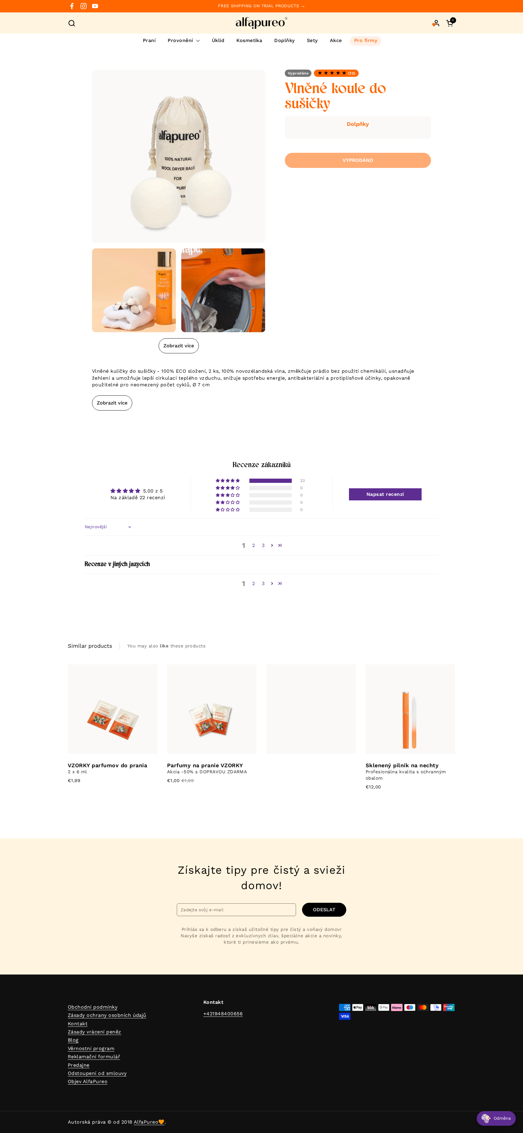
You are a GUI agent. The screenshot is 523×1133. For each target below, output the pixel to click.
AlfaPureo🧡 (149, 1122)
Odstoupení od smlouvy (97, 1073)
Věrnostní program (91, 1048)
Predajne (79, 1065)
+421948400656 (223, 1014)
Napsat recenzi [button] (385, 494)
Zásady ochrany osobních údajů (107, 1015)
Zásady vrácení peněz (94, 1032)
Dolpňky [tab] (358, 124)
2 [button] (253, 545)
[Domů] (262, 23)
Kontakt (77, 1024)
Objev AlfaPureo (87, 1081)
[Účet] (436, 23)
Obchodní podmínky (92, 1007)
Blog (73, 1040)
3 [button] (263, 545)
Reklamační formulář (94, 1056)
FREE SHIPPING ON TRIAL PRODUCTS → (261, 6)
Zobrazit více (178, 346)
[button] (71, 23)
